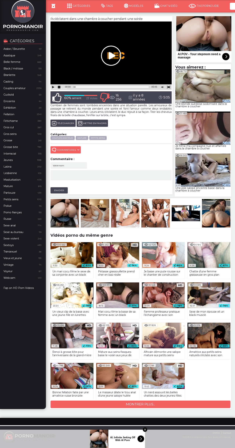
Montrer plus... (140, 404)
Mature (81, 138)
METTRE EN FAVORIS (94, 123)
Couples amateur (62, 138)
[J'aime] (57, 97)
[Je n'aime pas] (104, 97)
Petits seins (98, 138)
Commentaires (66, 149)
